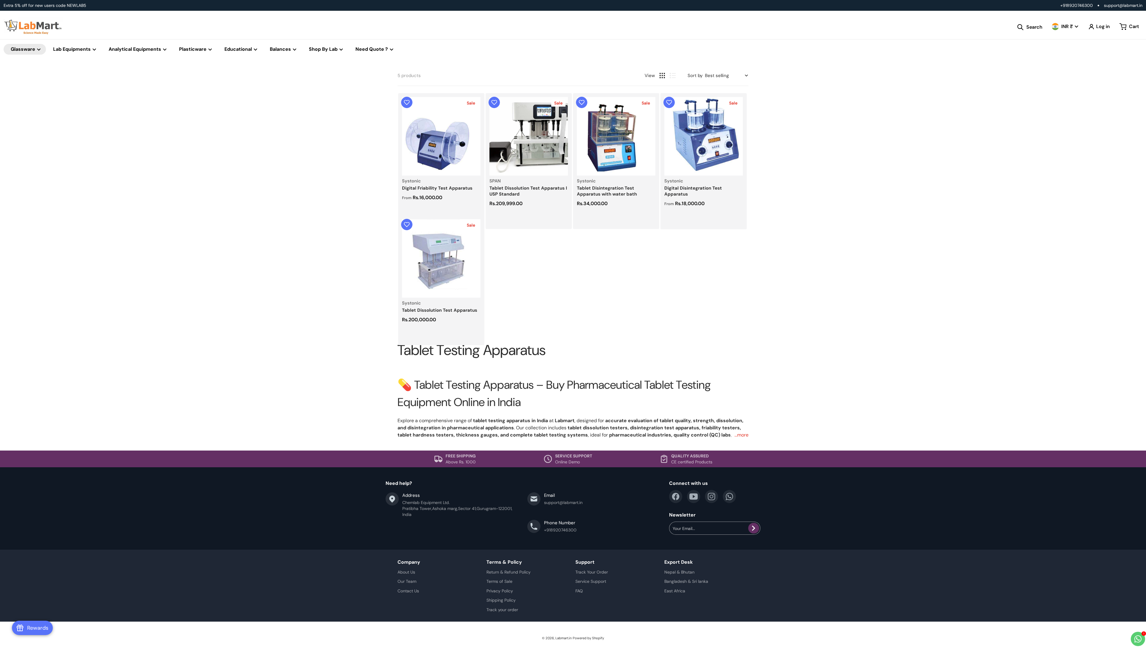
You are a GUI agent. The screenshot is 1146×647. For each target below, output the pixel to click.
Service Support (590, 581)
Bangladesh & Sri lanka (686, 581)
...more (741, 435)
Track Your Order (591, 572)
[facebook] (675, 496)
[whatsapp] (729, 496)
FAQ (579, 591)
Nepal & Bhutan (679, 572)
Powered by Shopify (588, 638)
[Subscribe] (753, 528)
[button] (406, 102)
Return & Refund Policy (508, 572)
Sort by (695, 76)
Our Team (407, 581)
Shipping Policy (501, 600)
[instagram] (711, 496)
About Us (406, 572)
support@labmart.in (1123, 5)
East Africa (674, 591)
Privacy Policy (499, 591)
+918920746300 (1076, 5)
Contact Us (408, 591)
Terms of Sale (499, 581)
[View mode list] (672, 75)
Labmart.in (563, 638)
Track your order (502, 609)
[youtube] (693, 496)
